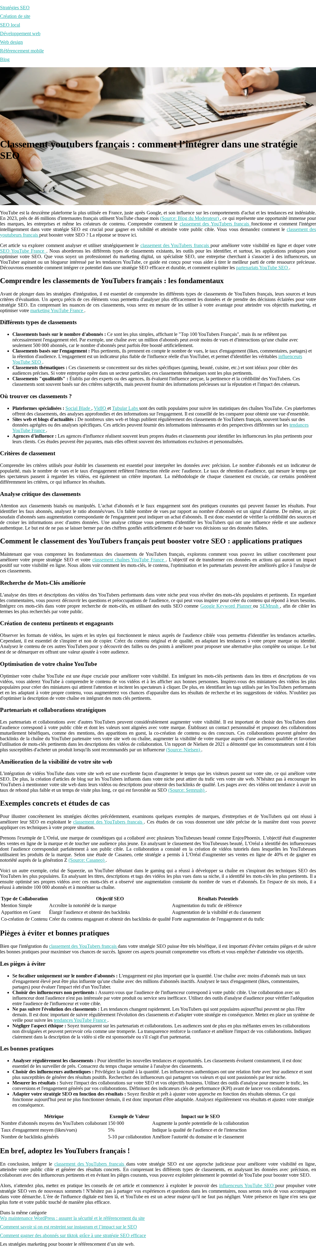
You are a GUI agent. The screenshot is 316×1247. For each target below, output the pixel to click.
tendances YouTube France (80, 1020)
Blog (5, 59)
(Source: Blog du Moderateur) (190, 218)
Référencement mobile (22, 50)
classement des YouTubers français (215, 223)
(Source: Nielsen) (183, 749)
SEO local (10, 24)
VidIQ (100, 408)
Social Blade (78, 408)
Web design (11, 42)
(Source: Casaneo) (87, 860)
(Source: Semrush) (187, 790)
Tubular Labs (125, 408)
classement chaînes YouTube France (129, 559)
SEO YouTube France (23, 251)
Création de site (15, 16)
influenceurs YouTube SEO (247, 1185)
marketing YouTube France (57, 310)
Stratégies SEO (15, 7)
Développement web (20, 33)
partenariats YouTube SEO (262, 267)
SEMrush (270, 606)
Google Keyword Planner (226, 606)
